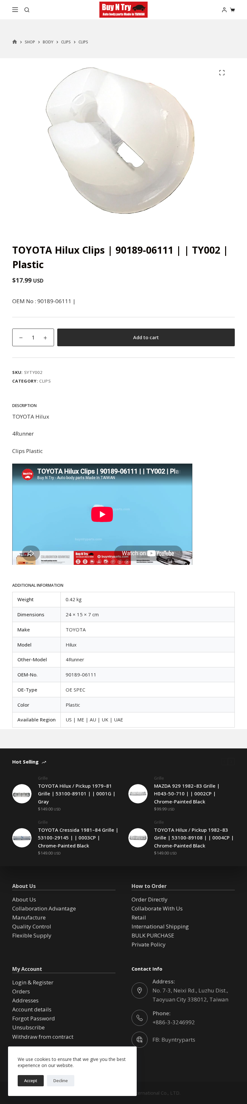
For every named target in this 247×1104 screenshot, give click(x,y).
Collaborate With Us (157, 908)
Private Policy (149, 944)
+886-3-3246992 (173, 1022)
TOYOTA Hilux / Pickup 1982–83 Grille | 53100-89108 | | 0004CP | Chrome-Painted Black (194, 838)
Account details (31, 1009)
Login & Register (32, 982)
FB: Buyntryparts (173, 1039)
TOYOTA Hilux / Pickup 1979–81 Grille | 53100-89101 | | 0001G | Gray (76, 794)
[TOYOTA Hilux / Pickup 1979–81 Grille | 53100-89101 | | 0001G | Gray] (22, 793)
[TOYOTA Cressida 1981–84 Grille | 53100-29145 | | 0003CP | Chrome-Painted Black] (22, 837)
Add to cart (146, 337)
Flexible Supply (31, 935)
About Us (24, 899)
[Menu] (15, 10)
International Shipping (160, 926)
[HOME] (14, 42)
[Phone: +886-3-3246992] (140, 1018)
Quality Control (31, 926)
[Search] (26, 9)
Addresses (25, 1000)
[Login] (224, 9)
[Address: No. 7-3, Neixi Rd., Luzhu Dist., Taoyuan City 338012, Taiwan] (140, 990)
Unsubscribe (28, 1027)
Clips (45, 381)
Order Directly (150, 899)
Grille (43, 778)
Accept (30, 1080)
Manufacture (29, 917)
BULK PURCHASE (153, 935)
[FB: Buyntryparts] (140, 1040)
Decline (60, 1080)
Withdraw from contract (42, 1036)
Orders (21, 991)
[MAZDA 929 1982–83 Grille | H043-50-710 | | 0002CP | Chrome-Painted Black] (138, 793)
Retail (139, 917)
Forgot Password (33, 1018)
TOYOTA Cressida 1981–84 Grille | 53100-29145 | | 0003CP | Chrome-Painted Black (78, 838)
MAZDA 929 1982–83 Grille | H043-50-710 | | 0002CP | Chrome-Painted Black (187, 794)
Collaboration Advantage (44, 908)
